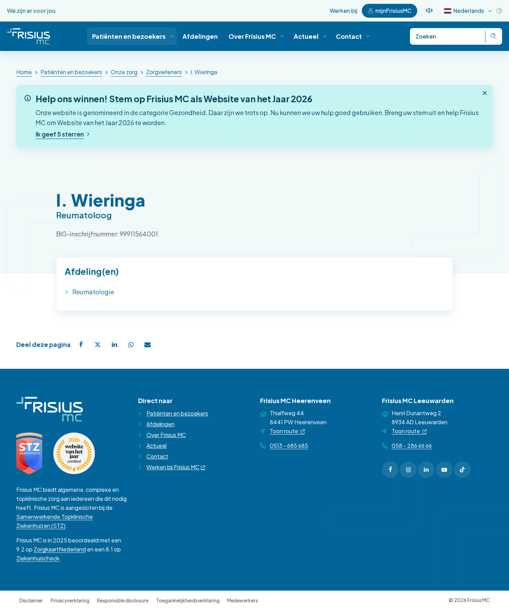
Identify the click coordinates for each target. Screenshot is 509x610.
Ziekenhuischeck (37, 558)
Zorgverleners (164, 72)
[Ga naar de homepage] (28, 36)
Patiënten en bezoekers (71, 72)
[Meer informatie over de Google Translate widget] (499, 11)
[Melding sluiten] (485, 93)
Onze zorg (124, 72)
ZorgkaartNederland (60, 549)
